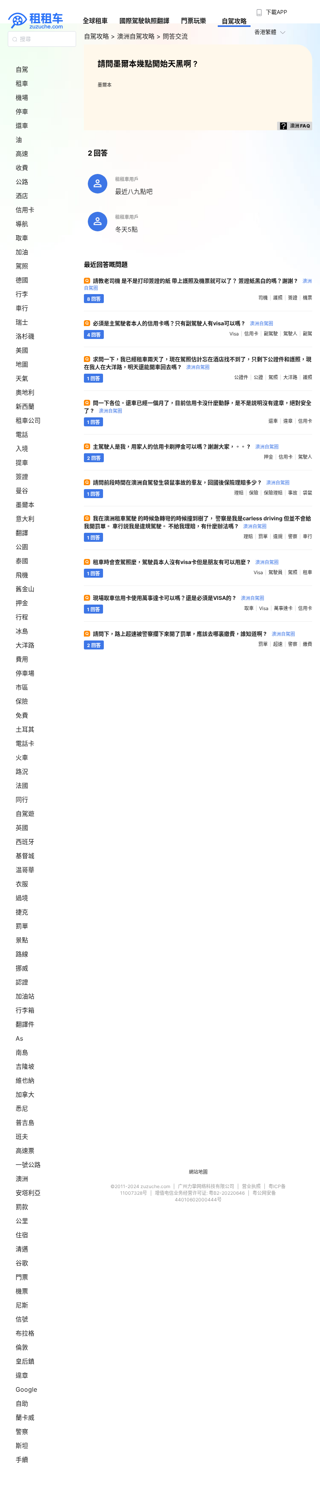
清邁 (22, 1249)
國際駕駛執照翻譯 (144, 21)
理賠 (239, 493)
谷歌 (22, 1263)
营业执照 (251, 1186)
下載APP (276, 12)
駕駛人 (290, 334)
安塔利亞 (28, 1193)
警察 (22, 1431)
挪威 (22, 968)
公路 (22, 182)
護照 (278, 298)
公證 (258, 377)
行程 (22, 617)
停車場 (25, 673)
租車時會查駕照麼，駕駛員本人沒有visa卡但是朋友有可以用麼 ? (186, 562)
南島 (22, 1052)
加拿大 (25, 1094)
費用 (22, 659)
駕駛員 (275, 572)
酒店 (22, 196)
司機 (263, 298)
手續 (22, 1459)
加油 (22, 252)
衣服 (22, 884)
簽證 (22, 477)
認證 (22, 982)
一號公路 (28, 1165)
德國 (22, 280)
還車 (22, 125)
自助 (22, 1403)
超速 (278, 644)
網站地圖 (198, 1172)
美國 (22, 350)
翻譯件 (25, 1024)
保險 (22, 701)
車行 (22, 308)
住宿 (22, 1235)
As (19, 1038)
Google (26, 1389)
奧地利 (25, 392)
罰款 (22, 1207)
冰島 (22, 631)
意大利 (25, 519)
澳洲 (22, 1179)
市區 (22, 687)
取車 (22, 238)
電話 (22, 434)
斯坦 (22, 1445)
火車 (22, 757)
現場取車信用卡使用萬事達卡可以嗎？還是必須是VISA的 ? (178, 597)
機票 (22, 1291)
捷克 (22, 912)
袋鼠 (307, 493)
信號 (22, 1319)
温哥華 (25, 870)
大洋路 (25, 645)
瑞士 (22, 322)
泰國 (22, 561)
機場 (22, 97)
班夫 (22, 1137)
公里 (22, 1221)
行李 (22, 294)
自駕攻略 (234, 21)
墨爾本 (25, 505)
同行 (22, 800)
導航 (22, 224)
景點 (22, 940)
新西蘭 (25, 406)
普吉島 (25, 1122)
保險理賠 (273, 493)
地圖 (22, 364)
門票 (22, 1277)
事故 (292, 493)
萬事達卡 (283, 608)
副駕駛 (271, 334)
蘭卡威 (25, 1417)
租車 (22, 83)
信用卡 (25, 210)
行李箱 (25, 1010)
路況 (22, 771)
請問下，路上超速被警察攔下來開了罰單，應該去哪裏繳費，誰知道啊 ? (194, 633)
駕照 (22, 266)
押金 (22, 603)
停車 (22, 111)
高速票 (25, 1151)
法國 (22, 785)
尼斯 (22, 1305)
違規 (278, 536)
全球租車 (95, 21)
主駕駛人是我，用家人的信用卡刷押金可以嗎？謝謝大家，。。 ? (186, 446)
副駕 (307, 334)
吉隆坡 (25, 1066)
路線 (22, 954)
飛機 (22, 575)
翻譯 (22, 533)
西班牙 (25, 842)
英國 (22, 828)
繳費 (307, 644)
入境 (22, 448)
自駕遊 (25, 814)
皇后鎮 (25, 1361)
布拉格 (25, 1333)
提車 (22, 463)
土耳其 (25, 729)
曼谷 (22, 491)
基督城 (25, 856)
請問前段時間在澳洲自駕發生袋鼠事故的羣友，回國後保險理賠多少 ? (191, 482)
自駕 (22, 69)
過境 (22, 898)
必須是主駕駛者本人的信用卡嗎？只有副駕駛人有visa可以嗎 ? (183, 323)
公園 (22, 547)
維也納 (25, 1080)
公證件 (241, 377)
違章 (22, 1375)
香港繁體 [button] (265, 31)
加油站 (25, 996)
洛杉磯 (25, 336)
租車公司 (28, 420)
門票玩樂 (193, 21)
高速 (22, 154)
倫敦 (22, 1347)
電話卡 (25, 743)
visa (234, 334)
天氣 (22, 378)
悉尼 (22, 1108)
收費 (22, 168)
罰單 (22, 926)
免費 (22, 715)
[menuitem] (271, 10)
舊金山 (25, 589)
